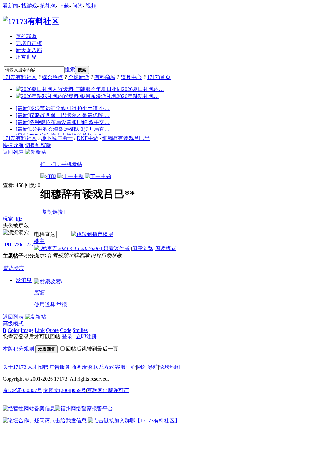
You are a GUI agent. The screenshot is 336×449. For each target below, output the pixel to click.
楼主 (39, 241)
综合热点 (52, 77)
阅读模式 (165, 248)
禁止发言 (13, 268)
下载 (64, 6)
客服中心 (125, 367)
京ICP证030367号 (22, 390)
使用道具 (44, 304)
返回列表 (13, 152)
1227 (29, 244)
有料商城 (105, 77)
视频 (91, 6)
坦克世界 (26, 57)
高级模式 (13, 323)
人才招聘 (37, 367)
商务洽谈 (81, 367)
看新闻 (10, 6)
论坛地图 (169, 367)
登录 (67, 336)
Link (40, 330)
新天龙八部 (29, 50)
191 (8, 244)
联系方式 (103, 367)
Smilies (80, 330)
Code (65, 330)
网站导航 (147, 367)
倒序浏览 (142, 248)
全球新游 (78, 77)
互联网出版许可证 (108, 390)
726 (18, 244)
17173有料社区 (20, 77)
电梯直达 (44, 234)
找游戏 (29, 6)
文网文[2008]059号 (64, 390)
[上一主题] (70, 176)
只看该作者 (116, 248)
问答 (77, 6)
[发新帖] (35, 152)
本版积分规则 (18, 349)
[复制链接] (52, 212)
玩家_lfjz (12, 219)
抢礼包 (48, 6)
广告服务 (59, 367)
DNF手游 (87, 138)
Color (13, 330)
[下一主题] (98, 176)
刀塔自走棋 (29, 43)
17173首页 (159, 77)
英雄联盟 (26, 36)
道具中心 (131, 77)
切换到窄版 (38, 145)
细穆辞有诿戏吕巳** (126, 138)
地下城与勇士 (57, 138)
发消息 (24, 280)
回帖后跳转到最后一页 (92, 349)
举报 (61, 304)
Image (27, 330)
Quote (52, 330)
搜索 (70, 69)
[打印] (48, 176)
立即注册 (86, 336)
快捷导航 (13, 145)
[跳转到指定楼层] (92, 234)
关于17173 (14, 367)
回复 (39, 292)
